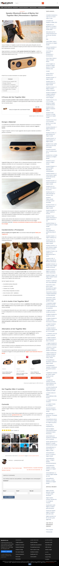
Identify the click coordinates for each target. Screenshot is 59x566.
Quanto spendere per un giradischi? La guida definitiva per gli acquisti (51, 443)
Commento (6, 480)
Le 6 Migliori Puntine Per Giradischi (50, 404)
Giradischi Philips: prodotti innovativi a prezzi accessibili (50, 200)
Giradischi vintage (19, 549)
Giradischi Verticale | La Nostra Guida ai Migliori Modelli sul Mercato (51, 265)
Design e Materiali (6, 83)
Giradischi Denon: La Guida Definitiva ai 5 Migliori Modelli (51, 140)
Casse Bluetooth (48, 544)
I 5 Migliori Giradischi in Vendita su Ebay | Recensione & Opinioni (51, 320)
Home (2, 7)
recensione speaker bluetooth (33, 455)
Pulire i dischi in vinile (34, 549)
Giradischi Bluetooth (20, 547)
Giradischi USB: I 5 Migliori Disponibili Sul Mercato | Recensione (51, 260)
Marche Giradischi (23, 7)
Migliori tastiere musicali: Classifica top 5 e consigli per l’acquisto (51, 500)
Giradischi (15, 7)
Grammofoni (18, 559)
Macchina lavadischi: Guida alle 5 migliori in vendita (51, 409)
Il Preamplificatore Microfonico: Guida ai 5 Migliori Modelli (51, 361)
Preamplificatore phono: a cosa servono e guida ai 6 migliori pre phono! (51, 421)
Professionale (49, 531)
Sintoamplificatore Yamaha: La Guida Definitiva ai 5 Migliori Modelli (51, 468)
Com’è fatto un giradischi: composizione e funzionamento (49, 54)
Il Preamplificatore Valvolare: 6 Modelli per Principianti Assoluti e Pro (51, 368)
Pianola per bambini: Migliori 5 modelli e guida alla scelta (50, 512)
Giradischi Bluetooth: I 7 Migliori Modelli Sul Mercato (51, 129)
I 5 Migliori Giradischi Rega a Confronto (51, 324)
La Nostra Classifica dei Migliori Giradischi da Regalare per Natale (51, 389)
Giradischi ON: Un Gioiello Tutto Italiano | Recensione (51, 188)
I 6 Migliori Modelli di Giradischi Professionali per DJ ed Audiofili (51, 329)
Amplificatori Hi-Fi (34, 554)
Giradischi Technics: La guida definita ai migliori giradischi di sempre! (51, 247)
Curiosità (4, 90)
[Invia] (43, 3)
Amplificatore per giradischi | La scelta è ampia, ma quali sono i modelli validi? (51, 27)
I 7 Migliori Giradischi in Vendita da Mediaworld (51, 344)
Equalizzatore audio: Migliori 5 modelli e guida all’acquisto (50, 506)
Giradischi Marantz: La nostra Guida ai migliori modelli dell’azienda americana (51, 176)
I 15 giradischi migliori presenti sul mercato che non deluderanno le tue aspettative (51, 306)
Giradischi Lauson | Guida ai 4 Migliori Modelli (50, 162)
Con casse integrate (20, 551)
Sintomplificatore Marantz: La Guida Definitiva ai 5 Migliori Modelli (51, 481)
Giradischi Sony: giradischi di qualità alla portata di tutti (51, 231)
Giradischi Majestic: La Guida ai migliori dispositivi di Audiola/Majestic (51, 169)
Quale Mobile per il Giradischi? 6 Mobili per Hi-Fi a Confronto (51, 437)
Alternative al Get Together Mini (9, 87)
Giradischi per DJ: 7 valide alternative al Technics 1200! (50, 193)
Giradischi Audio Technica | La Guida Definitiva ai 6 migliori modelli (51, 115)
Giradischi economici (20, 544)
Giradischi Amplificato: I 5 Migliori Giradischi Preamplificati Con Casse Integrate (51, 95)
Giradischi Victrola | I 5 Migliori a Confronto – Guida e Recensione (51, 271)
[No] (57, 563)
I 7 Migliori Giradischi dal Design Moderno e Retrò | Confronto (51, 339)
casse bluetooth (22, 11)
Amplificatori (33, 7)
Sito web (31, 490)
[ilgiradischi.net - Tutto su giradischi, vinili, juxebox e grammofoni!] (7, 3)
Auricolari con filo (48, 542)
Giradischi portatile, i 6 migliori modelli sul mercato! (51, 212)
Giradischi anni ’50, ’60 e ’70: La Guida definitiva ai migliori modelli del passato (51, 102)
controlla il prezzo (37, 110)
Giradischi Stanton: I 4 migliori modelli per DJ (51, 236)
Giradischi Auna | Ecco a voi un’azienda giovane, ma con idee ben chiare (51, 122)
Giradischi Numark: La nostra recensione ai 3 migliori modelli (51, 182)
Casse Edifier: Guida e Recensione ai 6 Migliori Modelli (51, 43)
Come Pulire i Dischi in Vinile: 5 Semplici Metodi (51, 60)
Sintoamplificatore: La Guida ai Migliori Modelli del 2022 (51, 474)
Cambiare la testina (34, 551)
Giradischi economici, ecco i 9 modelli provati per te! (51, 151)
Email (17, 490)
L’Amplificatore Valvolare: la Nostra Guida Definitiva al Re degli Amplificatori (51, 382)
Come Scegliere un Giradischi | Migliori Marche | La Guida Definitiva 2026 (50, 66)
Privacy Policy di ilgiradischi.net (50, 425)
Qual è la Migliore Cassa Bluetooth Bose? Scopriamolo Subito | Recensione (51, 431)
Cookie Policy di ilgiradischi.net (49, 74)
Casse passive (33, 556)
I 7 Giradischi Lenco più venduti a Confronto (51, 334)
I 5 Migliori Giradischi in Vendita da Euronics (51, 311)
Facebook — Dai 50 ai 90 (6, 551)
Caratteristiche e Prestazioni (8, 84)
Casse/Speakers (41, 7)
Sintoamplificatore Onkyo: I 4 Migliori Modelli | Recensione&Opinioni (51, 461)
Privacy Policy (48, 554)
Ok (29, 564)
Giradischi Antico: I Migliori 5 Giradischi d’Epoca (50, 109)
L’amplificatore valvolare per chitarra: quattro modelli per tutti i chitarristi (51, 375)
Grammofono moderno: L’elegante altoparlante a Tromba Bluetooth (51, 293)
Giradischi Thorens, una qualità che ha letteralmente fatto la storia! (51, 254)
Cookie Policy (48, 556)
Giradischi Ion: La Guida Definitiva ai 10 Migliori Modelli (51, 157)
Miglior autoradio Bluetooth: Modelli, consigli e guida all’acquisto (50, 493)
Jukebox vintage (48, 549)
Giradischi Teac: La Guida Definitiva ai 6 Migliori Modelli (50, 241)
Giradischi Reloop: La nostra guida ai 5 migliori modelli (51, 225)
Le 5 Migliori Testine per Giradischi (51, 400)
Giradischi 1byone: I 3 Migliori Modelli (51, 78)
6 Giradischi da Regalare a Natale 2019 (51, 21)
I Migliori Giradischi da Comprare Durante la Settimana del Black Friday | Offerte (51, 355)
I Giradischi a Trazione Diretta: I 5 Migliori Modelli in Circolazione (51, 349)
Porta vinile (18, 556)
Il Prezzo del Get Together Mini (9, 81)
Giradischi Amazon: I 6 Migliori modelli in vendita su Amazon (51, 89)
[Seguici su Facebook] (57, 3)
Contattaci (47, 559)
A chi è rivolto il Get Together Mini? (10, 86)
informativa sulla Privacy (50, 562)
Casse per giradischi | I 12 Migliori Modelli (51, 48)
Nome (4, 490)
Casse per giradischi (20, 554)
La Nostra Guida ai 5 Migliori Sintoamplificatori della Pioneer (51, 395)
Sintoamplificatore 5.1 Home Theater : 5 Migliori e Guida (51, 449)
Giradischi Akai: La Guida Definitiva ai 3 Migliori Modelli (50, 83)
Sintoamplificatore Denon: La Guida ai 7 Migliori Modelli (51, 454)
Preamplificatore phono (35, 547)
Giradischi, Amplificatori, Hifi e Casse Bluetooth (51, 281)
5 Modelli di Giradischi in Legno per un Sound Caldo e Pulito (51, 17)
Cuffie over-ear (48, 547)
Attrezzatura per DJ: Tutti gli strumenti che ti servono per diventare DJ (51, 34)
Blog (47, 39)
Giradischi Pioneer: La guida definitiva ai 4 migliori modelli (51, 206)
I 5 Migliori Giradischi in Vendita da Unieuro (51, 315)
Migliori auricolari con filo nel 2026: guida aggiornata (51, 518)
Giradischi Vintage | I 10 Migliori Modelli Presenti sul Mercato (51, 277)
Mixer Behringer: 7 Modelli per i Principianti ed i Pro (51, 415)
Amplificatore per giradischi (35, 544)
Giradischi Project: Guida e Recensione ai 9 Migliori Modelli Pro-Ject (51, 218)
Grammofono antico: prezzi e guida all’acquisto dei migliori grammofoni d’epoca (51, 287)
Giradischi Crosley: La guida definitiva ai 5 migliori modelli (51, 134)
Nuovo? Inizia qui (8, 7)
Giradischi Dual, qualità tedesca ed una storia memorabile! (51, 145)
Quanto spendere (33, 542)
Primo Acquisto (49, 529)
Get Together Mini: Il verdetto (9, 89)
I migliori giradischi (19, 542)
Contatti (48, 71)
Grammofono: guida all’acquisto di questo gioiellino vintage (51, 299)
